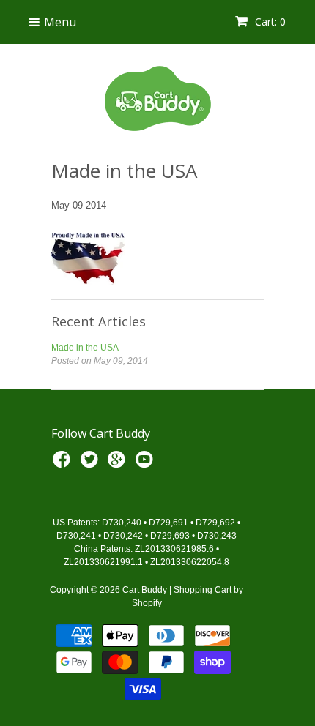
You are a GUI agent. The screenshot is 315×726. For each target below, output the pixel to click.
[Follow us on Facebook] (64, 464)
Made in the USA (85, 348)
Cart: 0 (269, 22)
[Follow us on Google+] (119, 464)
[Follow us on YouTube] (147, 464)
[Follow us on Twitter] (92, 464)
